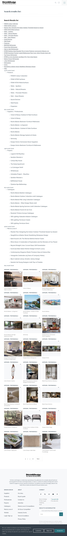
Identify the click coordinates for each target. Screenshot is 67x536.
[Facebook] (40, 494)
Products (6, 496)
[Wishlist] (59, 2)
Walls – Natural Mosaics (10, 33)
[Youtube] (53, 494)
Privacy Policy (22, 519)
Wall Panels (7, 41)
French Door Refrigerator (10, 47)
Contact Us (21, 499)
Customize (38, 530)
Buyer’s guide (21, 496)
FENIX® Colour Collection (11, 23)
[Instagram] (49, 494)
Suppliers (6, 493)
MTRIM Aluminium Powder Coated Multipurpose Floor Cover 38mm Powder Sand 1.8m (27, 53)
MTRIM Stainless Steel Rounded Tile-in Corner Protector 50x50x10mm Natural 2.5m (26, 51)
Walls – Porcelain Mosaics (11, 35)
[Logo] (27, 2)
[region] (33, 530)
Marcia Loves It (8, 509)
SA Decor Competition (24, 509)
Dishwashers (7, 62)
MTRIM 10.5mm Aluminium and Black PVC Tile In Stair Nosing (20, 57)
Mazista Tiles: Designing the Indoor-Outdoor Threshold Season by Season (23, 27)
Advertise (20, 503)
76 (33, 459)
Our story (20, 493)
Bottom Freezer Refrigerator (11, 59)
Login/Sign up (8, 516)
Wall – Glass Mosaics (9, 37)
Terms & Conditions (23, 516)
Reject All (49, 530)
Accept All (60, 530)
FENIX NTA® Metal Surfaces (11, 29)
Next (38, 459)
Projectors (6, 43)
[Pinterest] (57, 494)
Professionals (8, 499)
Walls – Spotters (8, 31)
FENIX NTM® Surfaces (10, 25)
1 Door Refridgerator (9, 60)
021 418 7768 (55, 499)
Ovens (5, 64)
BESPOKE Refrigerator (10, 45)
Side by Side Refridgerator (11, 49)
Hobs (5, 68)
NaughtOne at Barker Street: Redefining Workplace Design (19, 66)
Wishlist (6, 512)
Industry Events (22, 512)
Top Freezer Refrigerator (10, 55)
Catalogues (7, 506)
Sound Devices (8, 39)
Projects (6, 503)
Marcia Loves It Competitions (26, 506)
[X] (45, 494)
